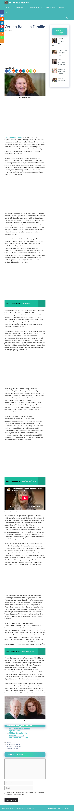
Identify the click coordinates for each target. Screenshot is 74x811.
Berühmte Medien (19, 2)
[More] (34, 71)
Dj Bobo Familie (15, 731)
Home (8, 8)
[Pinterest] (20, 71)
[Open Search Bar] (67, 17)
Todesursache (18, 8)
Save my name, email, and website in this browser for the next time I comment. (25, 793)
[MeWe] (23, 71)
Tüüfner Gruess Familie (18, 733)
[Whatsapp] (30, 71)
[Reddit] (13, 71)
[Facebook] (6, 71)
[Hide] (0, 44)
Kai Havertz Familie (16, 735)
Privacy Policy (50, 8)
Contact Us (9, 13)
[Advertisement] (25, 49)
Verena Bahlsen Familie (13, 137)
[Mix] (27, 71)
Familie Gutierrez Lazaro (18, 738)
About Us (61, 8)
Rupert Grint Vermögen (14, 746)
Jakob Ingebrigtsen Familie (19, 728)
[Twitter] (9, 71)
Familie (9, 742)
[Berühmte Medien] (6, 2)
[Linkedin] (16, 71)
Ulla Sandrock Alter (12, 748)
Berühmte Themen (34, 8)
